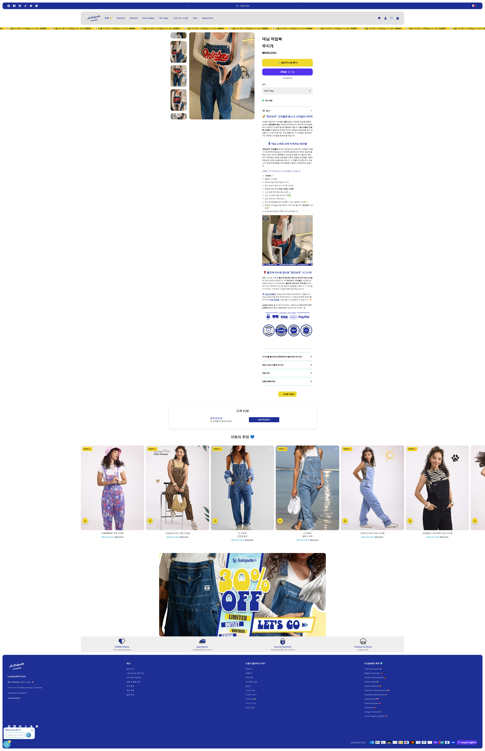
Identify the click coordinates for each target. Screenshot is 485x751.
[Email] (31, 6)
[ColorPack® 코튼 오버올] (112, 487)
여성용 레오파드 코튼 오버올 (177, 533)
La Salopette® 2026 (357, 742)
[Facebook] (14, 6)
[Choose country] (473, 5)
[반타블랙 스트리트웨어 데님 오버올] (437, 487)
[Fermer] (39, 686)
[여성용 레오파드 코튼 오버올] (177, 487)
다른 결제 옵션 (287, 78)
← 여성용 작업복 (287, 394)
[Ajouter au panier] (85, 521)
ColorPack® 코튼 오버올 (112, 533)
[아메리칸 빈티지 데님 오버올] (372, 487)
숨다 (268, 111)
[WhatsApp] (36, 6)
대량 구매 (266, 373)
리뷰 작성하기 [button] (264, 419)
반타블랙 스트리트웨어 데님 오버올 (437, 533)
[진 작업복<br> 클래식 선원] (307, 487)
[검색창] (379, 18)
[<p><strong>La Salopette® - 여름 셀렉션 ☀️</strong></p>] (235, 5)
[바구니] (398, 18)
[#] (242, 594)
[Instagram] (8, 6)
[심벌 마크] (93, 18)
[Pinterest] (20, 6)
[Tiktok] (25, 6)
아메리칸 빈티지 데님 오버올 (372, 533)
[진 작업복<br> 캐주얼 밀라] (242, 487)
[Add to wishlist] (141, 448)
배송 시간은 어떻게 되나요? (273, 365)
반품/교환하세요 (268, 381)
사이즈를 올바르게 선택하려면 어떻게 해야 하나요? (282, 357)
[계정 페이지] (385, 18)
